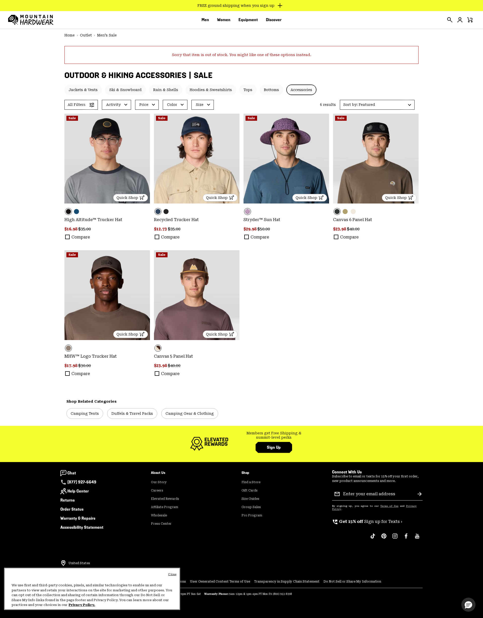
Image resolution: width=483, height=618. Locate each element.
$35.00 (84, 229)
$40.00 (353, 229)
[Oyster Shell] (353, 211)
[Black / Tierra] (376, 158)
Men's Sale (107, 35)
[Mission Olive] (345, 211)
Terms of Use (389, 506)
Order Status (72, 509)
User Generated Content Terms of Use (220, 581)
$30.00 (84, 365)
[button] (377, 105)
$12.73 (161, 229)
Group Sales (251, 507)
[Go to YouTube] (417, 538)
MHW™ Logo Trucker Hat (90, 356)
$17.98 (71, 365)
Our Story (159, 482)
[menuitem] (205, 20)
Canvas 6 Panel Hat (352, 219)
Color (172, 105)
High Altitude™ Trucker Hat (93, 219)
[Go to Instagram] (394, 538)
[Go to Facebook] (406, 538)
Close (172, 574)
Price (143, 105)
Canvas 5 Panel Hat (173, 356)
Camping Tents (85, 413)
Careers (157, 490)
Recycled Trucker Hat (176, 219)
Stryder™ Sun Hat (262, 219)
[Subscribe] (420, 494)
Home (69, 35)
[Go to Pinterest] (383, 538)
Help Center (78, 491)
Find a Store (251, 482)
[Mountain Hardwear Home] (30, 20)
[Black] (107, 158)
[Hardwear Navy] (196, 158)
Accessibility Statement (81, 527)
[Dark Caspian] (76, 211)
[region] (92, 589)
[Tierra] (107, 295)
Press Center (161, 523)
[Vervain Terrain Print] (286, 158)
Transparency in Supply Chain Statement (286, 581)
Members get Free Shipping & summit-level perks (274, 435)
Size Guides (250, 499)
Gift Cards (250, 490)
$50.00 (263, 229)
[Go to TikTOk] (372, 538)
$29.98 (250, 229)
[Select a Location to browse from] (63, 563)
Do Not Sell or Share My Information (352, 581)
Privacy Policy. (82, 605)
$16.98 (71, 229)
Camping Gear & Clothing (190, 413)
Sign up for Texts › (367, 521)
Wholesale (159, 515)
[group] (274, 435)
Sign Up (274, 447)
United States (79, 563)
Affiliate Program (164, 507)
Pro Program (252, 515)
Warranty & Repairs (77, 518)
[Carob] (196, 295)
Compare (80, 237)
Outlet (86, 35)
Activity (113, 105)
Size (200, 105)
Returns (67, 500)
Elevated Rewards (165, 499)
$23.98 (340, 229)
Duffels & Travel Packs (132, 413)
